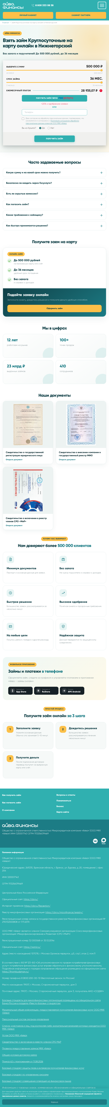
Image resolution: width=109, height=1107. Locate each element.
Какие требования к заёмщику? (24, 214)
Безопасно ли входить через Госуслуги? (29, 183)
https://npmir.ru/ (32, 947)
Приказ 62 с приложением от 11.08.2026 (22, 1061)
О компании (8, 810)
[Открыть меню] (102, 5)
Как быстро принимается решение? (27, 225)
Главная (5, 23)
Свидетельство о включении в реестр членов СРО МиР (31, 1042)
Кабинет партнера (81, 15)
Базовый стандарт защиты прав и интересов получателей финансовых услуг (43, 1068)
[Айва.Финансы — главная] (16, 5)
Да (43, 128)
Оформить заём (55, 308)
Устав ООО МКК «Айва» (14, 1035)
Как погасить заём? (17, 204)
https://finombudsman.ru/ (15, 971)
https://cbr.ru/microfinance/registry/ (64, 912)
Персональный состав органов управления (25, 1019)
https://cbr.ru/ (31, 899)
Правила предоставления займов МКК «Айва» (26, 1048)
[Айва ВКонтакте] (95, 841)
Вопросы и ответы (65, 795)
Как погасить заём (11, 802)
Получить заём (54, 138)
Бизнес (60, 806)
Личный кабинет (28, 15)
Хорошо (54, 1102)
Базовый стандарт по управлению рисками (25, 1074)
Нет (52, 128)
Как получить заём (11, 795)
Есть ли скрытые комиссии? (22, 193)
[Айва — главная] (20, 825)
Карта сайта (62, 812)
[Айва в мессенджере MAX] (103, 841)
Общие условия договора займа (19, 1055)
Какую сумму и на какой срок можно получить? (33, 172)
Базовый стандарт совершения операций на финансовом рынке (36, 1081)
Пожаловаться (63, 800)
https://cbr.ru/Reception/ (37, 905)
